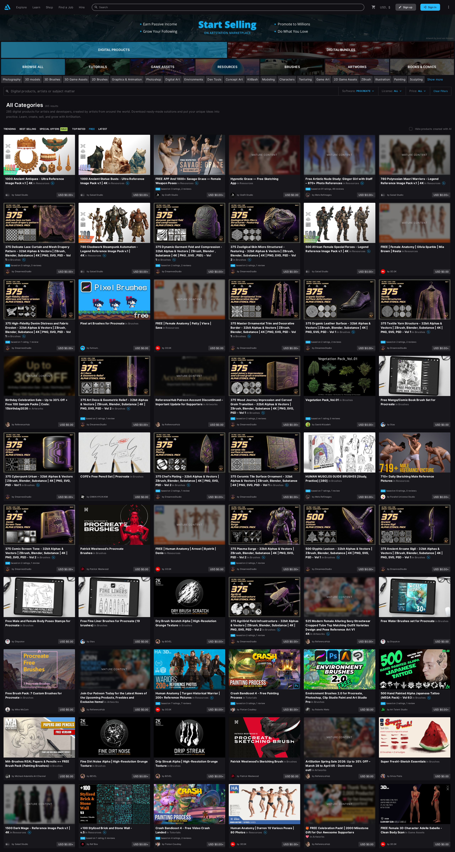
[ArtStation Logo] (7, 7)
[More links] (448, 7)
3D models (32, 79)
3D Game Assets (76, 79)
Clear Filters (440, 91)
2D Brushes (100, 79)
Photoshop (153, 79)
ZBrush (366, 79)
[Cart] (373, 7)
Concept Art (234, 79)
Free (92, 128)
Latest (102, 128)
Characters (287, 79)
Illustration (382, 79)
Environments (193, 79)
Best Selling (28, 128)
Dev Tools (214, 79)
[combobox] (228, 7)
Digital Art (172, 79)
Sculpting (416, 79)
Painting (399, 79)
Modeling (268, 79)
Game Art (323, 79)
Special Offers (53, 128)
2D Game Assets (345, 79)
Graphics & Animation (127, 79)
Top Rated (78, 128)
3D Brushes (52, 79)
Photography (12, 79)
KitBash (252, 79)
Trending (10, 128)
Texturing (305, 79)
